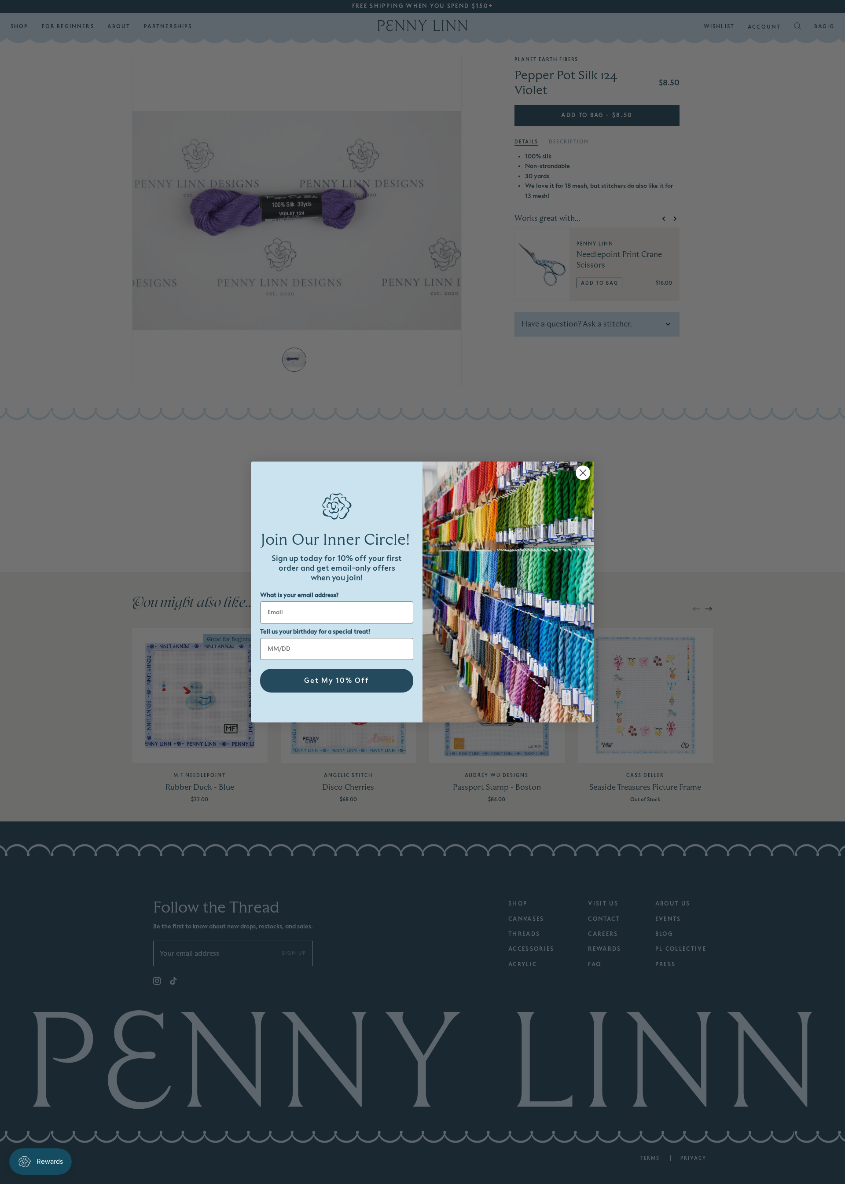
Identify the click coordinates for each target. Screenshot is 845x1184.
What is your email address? (299, 595)
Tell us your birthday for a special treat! (315, 631)
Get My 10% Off (336, 680)
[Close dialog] (583, 472)
